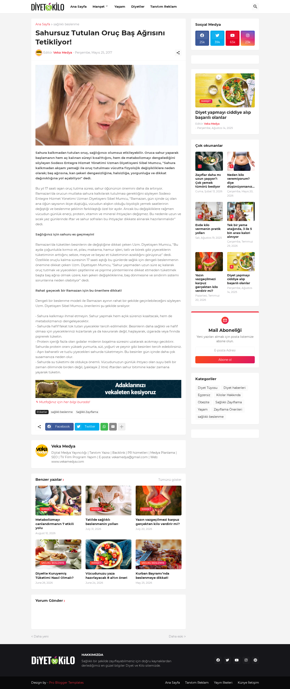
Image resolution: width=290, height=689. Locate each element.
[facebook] (218, 660)
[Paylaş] (178, 52)
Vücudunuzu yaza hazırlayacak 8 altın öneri (106, 575)
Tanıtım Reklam (163, 6)
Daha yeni (41, 636)
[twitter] (227, 660)
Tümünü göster (170, 479)
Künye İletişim (248, 683)
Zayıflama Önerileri (228, 409)
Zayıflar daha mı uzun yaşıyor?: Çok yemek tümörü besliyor (208, 180)
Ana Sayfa (78, 6)
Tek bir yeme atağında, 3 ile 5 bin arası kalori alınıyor (239, 231)
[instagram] (246, 660)
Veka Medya (63, 446)
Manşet (99, 6)
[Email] (113, 427)
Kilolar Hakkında (228, 395)
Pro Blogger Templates (66, 683)
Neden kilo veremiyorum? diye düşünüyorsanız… (241, 180)
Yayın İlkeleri (223, 683)
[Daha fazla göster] (121, 427)
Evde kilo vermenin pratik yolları (208, 229)
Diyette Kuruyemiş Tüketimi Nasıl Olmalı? (54, 575)
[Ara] (255, 6)
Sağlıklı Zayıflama (87, 412)
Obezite (203, 402)
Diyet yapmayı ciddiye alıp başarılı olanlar (223, 115)
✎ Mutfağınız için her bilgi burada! (62, 402)
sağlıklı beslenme (66, 24)
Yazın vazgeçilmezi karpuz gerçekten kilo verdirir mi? (158, 522)
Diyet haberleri (235, 388)
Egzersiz (204, 395)
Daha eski (176, 636)
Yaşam (119, 6)
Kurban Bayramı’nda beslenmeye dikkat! (152, 575)
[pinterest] (255, 660)
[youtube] (236, 660)
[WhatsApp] (104, 427)
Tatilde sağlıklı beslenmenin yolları (102, 522)
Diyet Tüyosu (207, 388)
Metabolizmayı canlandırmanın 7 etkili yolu (54, 524)
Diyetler (137, 6)
